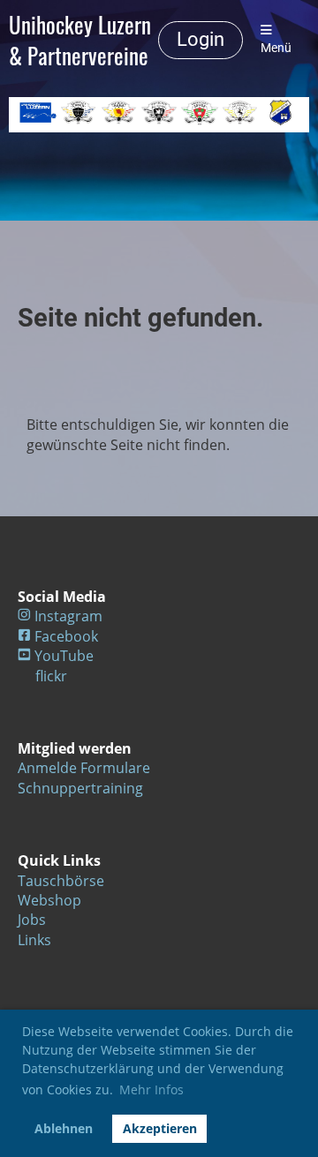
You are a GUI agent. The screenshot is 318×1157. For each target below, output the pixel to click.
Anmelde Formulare (84, 768)
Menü (276, 48)
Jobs (32, 919)
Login (200, 39)
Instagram (68, 616)
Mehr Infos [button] (151, 1089)
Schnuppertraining (80, 788)
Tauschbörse (61, 880)
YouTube (64, 655)
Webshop (49, 900)
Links (34, 940)
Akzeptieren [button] (160, 1128)
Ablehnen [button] (63, 1128)
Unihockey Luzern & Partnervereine (80, 40)
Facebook (66, 636)
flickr (51, 676)
